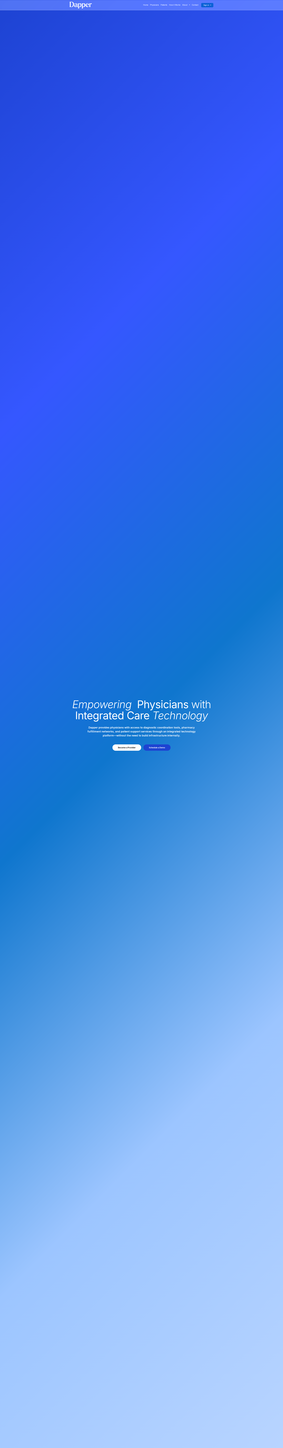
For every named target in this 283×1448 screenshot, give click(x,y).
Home (145, 5)
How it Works (174, 5)
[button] (186, 5)
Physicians (154, 5)
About (185, 5)
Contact (195, 5)
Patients (164, 5)
